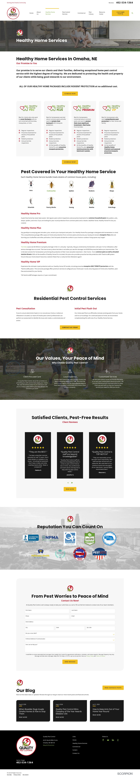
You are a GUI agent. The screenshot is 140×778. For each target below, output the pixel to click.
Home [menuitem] (31, 13)
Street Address (29, 622)
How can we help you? (31, 644)
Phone (27, 616)
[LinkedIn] (113, 740)
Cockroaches (51, 191)
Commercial (76, 747)
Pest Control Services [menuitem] (66, 13)
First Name (28, 610)
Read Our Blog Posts (113, 688)
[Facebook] (103, 740)
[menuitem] (9, 774)
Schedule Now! (70, 162)
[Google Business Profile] (108, 740)
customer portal (120, 13)
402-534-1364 (124, 2)
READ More (70, 489)
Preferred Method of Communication (35, 639)
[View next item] (72, 483)
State (57, 627)
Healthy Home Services (80, 743)
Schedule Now (70, 94)
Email (73, 616)
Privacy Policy (89, 656)
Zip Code (89, 627)
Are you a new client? (31, 633)
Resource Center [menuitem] (102, 13)
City (27, 627)
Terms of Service (100, 656)
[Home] (13, 13)
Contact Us (76, 753)
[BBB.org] (118, 740)
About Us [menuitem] (39, 13)
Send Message (70, 662)
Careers (75, 750)
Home (74, 740)
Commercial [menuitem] (81, 13)
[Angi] (123, 740)
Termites (24, 247)
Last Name (74, 610)
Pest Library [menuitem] (91, 13)
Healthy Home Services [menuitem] (50, 13)
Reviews (111, 3)
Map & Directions (48, 745)
